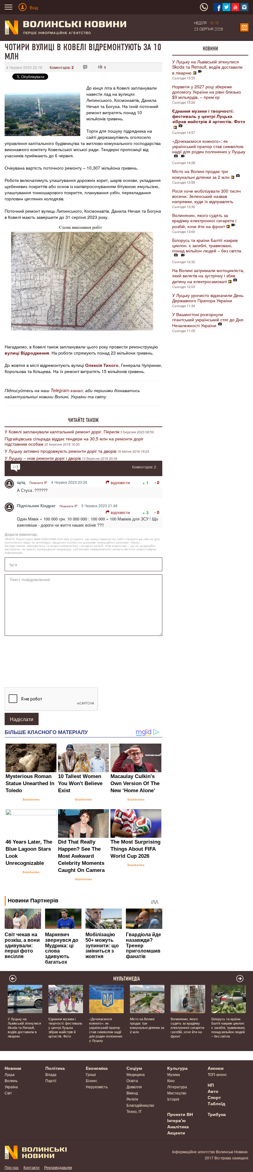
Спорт (214, 1097)
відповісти (120, 482)
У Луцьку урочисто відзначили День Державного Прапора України (207, 297)
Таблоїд (216, 1103)
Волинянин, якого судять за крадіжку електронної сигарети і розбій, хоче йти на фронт (204, 220)
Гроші (91, 1074)
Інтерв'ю (176, 1120)
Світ (8, 1092)
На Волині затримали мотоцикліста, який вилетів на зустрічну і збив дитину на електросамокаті (208, 275)
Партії (50, 1080)
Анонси (216, 1068)
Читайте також (83, 420)
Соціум (134, 1068)
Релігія (132, 1099)
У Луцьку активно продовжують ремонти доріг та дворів (60, 451)
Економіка (97, 1068)
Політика (55, 1068)
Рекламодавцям (58, 1167)
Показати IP (38, 482)
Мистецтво (176, 1092)
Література (177, 1086)
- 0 (157, 482)
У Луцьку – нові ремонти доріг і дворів (43, 458)
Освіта (132, 1080)
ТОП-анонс (217, 1074)
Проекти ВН (180, 1114)
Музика (173, 1074)
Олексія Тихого (101, 365)
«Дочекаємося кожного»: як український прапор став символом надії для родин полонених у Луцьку (208, 146)
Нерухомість (97, 1086)
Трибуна (217, 1114)
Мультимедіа (126, 978)
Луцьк (10, 1074)
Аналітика (178, 1126)
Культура (177, 1068)
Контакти (31, 1167)
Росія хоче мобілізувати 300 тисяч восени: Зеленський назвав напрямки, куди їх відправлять (206, 196)
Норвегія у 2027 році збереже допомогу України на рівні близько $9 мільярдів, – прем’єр (206, 91)
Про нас (12, 1167)
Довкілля (134, 1086)
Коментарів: (62, 67)
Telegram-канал (67, 390)
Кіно (171, 1080)
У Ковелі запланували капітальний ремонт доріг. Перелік (62, 431)
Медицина (135, 1074)
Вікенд (132, 1092)
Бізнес (91, 1080)
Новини (210, 48)
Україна (11, 1086)
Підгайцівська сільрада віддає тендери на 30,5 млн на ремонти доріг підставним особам (74, 441)
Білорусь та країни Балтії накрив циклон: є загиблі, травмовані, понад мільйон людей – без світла (206, 245)
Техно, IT (134, 1111)
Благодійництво (140, 1105)
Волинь (11, 1080)
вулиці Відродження (27, 353)
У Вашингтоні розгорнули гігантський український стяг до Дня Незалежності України (207, 319)
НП (211, 1085)
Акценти (176, 1133)
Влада (50, 1074)
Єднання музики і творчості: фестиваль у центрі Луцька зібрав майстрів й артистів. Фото (65, 1027)
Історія (173, 1099)
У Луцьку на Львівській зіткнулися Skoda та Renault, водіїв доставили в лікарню (207, 67)
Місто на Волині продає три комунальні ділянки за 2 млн (201, 174)
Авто (213, 1091)
